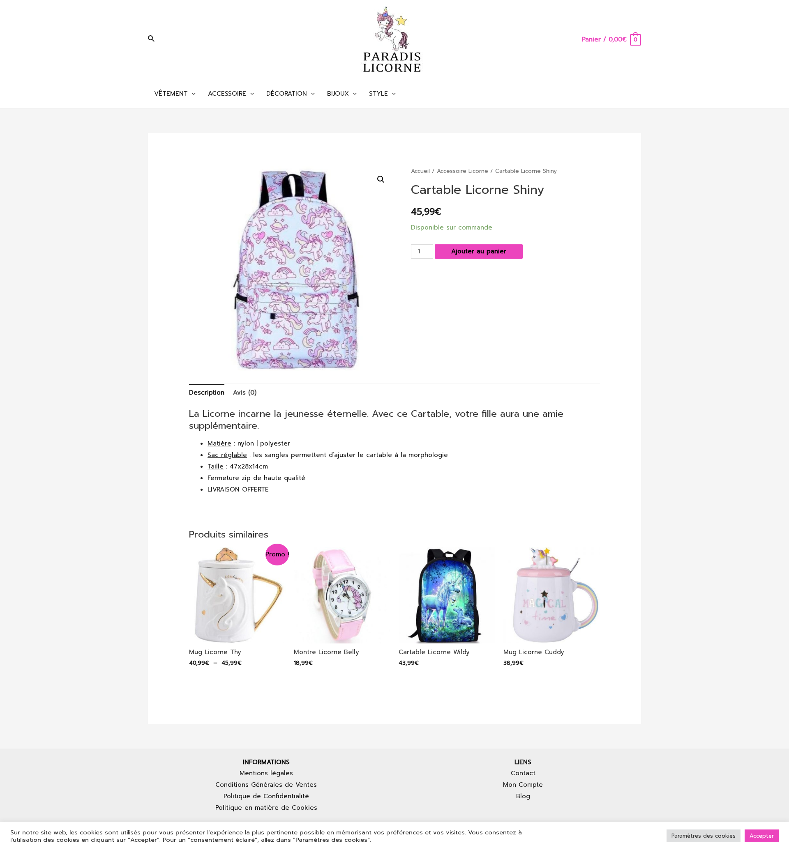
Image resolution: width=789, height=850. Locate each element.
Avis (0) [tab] (244, 392)
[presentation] (192, 93)
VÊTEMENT (171, 93)
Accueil (420, 171)
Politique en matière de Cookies (266, 807)
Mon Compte (523, 784)
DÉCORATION (286, 93)
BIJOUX (338, 93)
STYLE (378, 93)
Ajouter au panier (478, 251)
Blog (523, 796)
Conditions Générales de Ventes (266, 784)
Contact (523, 773)
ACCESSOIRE (227, 93)
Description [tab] (206, 392)
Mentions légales (266, 773)
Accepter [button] (762, 836)
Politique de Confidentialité (266, 796)
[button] (381, 179)
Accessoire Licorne (462, 171)
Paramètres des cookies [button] (703, 836)
